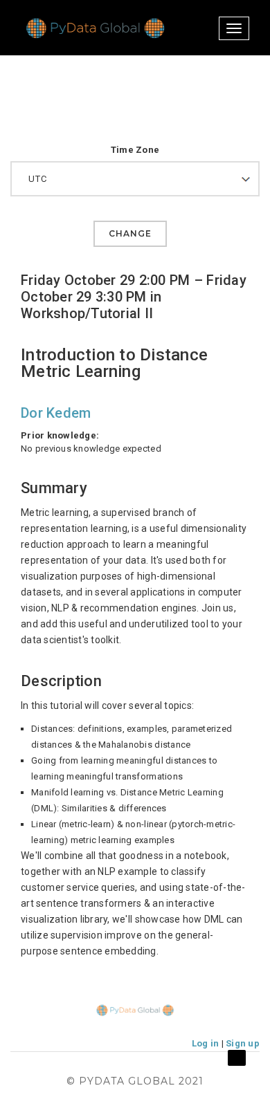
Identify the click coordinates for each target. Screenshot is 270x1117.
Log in (205, 1043)
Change (130, 233)
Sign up (243, 1043)
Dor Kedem (56, 413)
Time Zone (135, 150)
